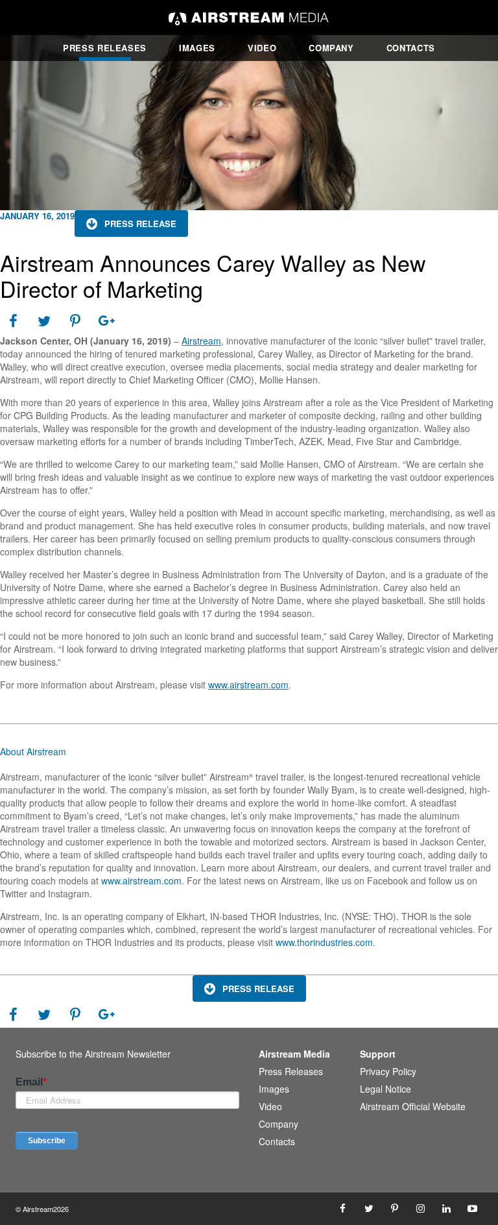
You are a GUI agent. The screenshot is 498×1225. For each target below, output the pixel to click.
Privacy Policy (388, 1071)
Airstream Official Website (413, 1106)
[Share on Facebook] (13, 321)
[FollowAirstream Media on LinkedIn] (446, 1209)
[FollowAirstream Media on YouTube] (472, 1209)
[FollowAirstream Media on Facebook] (343, 1209)
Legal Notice (385, 1088)
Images (197, 48)
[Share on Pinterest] (75, 321)
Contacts (410, 48)
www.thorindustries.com (324, 942)
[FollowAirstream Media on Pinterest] (395, 1209)
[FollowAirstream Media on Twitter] (369, 1209)
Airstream (201, 340)
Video (262, 48)
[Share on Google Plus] (106, 321)
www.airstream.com (248, 684)
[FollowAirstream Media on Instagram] (421, 1209)
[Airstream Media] (249, 17)
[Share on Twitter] (44, 321)
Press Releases (105, 48)
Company (331, 48)
